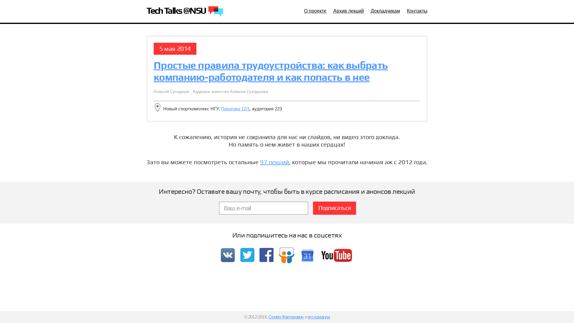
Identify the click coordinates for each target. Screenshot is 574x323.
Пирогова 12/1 (235, 108)
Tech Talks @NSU (176, 11)
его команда (319, 316)
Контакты (417, 10)
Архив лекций (348, 10)
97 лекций (274, 162)
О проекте (315, 10)
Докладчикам (385, 10)
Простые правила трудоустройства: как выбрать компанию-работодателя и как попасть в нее (271, 71)
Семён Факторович (285, 316)
